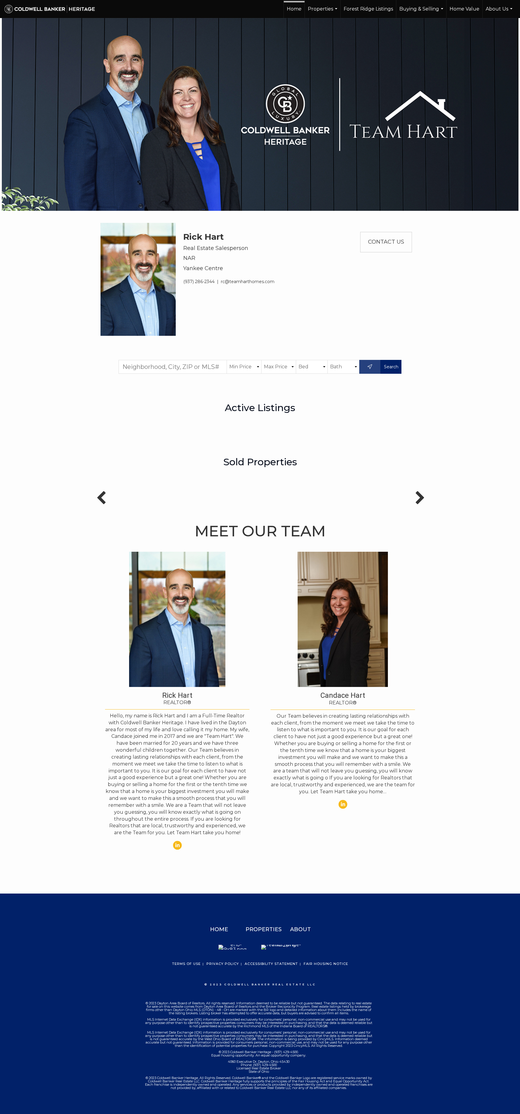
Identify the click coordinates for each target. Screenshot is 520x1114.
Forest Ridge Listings (368, 9)
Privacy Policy (222, 964)
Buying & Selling (422, 12)
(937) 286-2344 (199, 281)
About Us (500, 12)
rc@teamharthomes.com (247, 281)
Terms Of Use (186, 964)
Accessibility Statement (271, 964)
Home (294, 9)
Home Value (464, 9)
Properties (323, 12)
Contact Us (386, 242)
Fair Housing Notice (326, 964)
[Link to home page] (53, 9)
